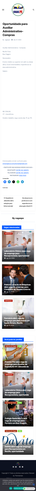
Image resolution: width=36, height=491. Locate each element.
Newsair (31, 473)
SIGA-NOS (22, 175)
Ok (11, 488)
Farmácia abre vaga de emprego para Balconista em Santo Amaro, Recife (17, 320)
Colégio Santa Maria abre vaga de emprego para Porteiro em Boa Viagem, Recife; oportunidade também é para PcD (16, 423)
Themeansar (19, 476)
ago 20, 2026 (10, 258)
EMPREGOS (8, 233)
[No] (34, 484)
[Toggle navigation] (3, 10)
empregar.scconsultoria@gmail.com (15, 164)
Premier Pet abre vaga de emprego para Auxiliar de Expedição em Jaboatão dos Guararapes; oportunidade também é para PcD (17, 366)
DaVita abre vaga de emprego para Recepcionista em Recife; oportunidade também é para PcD (18, 450)
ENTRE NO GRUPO (22, 170)
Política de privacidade (20, 488)
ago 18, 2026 (10, 292)
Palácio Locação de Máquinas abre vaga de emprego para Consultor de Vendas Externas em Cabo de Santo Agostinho (17, 288)
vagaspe (7, 40)
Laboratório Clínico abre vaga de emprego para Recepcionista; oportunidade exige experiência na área (17, 254)
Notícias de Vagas (11, 346)
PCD (20, 346)
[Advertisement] (18, 92)
